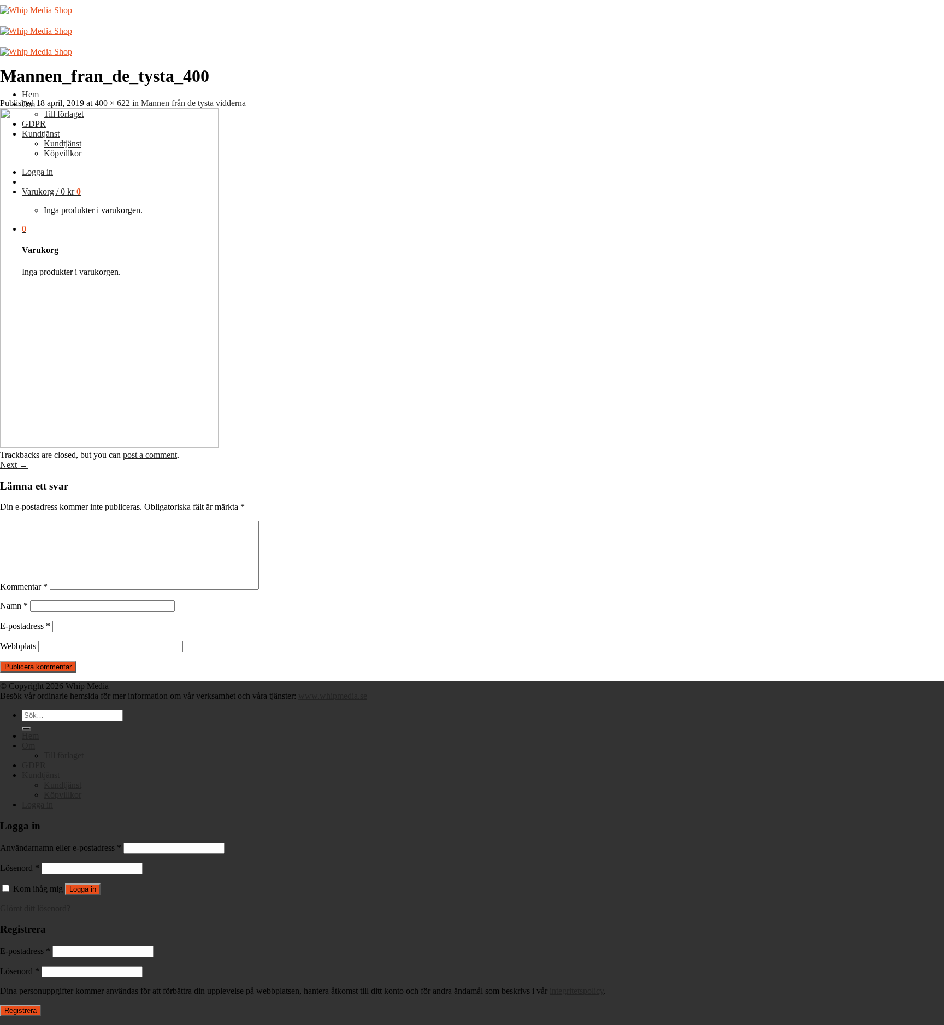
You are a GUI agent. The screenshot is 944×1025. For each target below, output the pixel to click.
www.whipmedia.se (332, 695)
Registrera (20, 1010)
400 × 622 (112, 103)
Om (28, 745)
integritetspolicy (577, 990)
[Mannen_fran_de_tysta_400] (109, 445)
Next (14, 464)
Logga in (82, 889)
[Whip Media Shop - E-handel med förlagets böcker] (36, 30)
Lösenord (19, 868)
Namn (14, 605)
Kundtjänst (41, 775)
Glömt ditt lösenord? (35, 908)
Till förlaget (64, 755)
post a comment (150, 455)
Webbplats (18, 646)
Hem (30, 94)
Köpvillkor (62, 794)
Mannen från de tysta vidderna (193, 103)
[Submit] (26, 729)
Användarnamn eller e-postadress (60, 847)
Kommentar (24, 586)
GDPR (34, 765)
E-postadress (25, 626)
